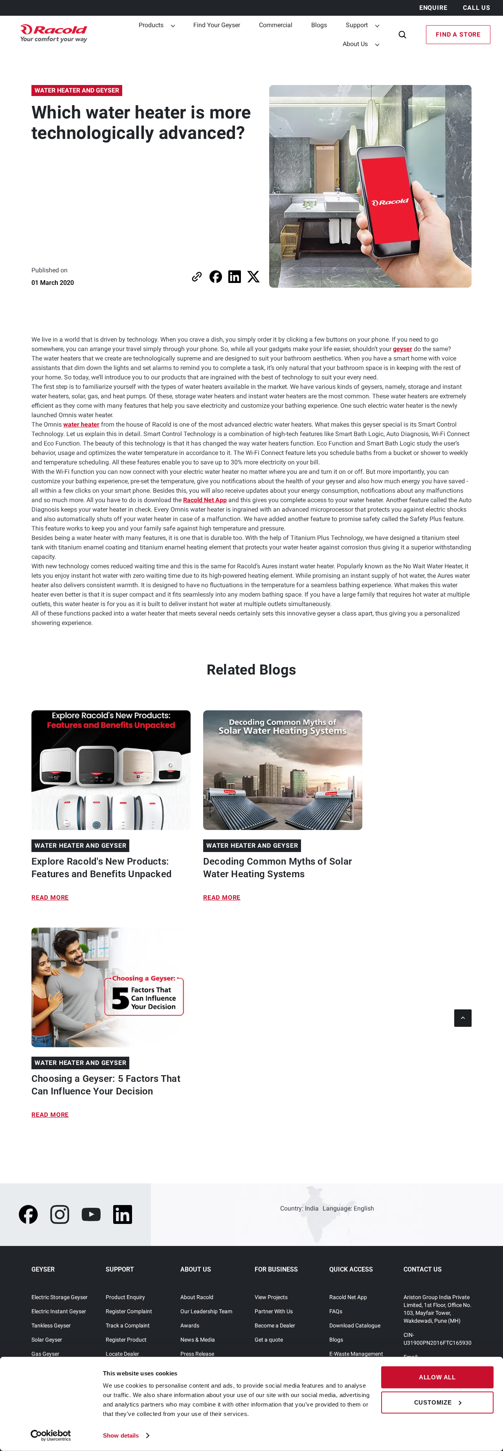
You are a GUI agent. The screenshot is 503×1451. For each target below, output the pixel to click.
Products (151, 25)
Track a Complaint (128, 1325)
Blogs (319, 25)
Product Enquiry (125, 1297)
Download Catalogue (354, 1325)
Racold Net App (205, 500)
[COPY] (197, 276)
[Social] (28, 1214)
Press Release (197, 1354)
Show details (121, 1435)
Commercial (275, 25)
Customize (433, 1402)
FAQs (335, 1311)
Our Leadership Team (206, 1311)
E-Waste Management (356, 1354)
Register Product (126, 1339)
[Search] (402, 35)
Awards (189, 1325)
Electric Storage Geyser (59, 1297)
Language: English (348, 1208)
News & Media (197, 1339)
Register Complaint (129, 1311)
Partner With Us (274, 1311)
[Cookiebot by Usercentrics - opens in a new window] (51, 1436)
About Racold (196, 1297)
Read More (50, 897)
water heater (81, 424)
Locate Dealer (122, 1354)
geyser (402, 349)
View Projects (271, 1297)
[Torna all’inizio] (463, 1018)
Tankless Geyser (51, 1325)
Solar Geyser (46, 1339)
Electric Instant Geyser (58, 1311)
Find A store (458, 34)
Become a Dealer (275, 1325)
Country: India (299, 1208)
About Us (355, 44)
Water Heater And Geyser (77, 90)
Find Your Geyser (216, 25)
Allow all (437, 1377)
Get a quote (269, 1339)
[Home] (50, 34)
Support (357, 25)
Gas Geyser (45, 1354)
